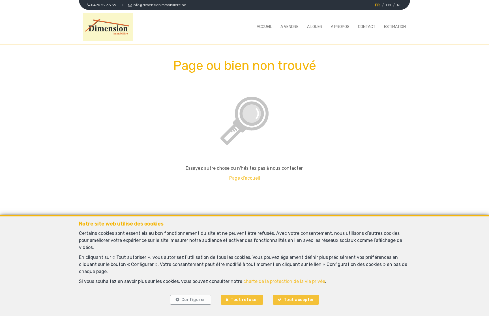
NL (399, 5)
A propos (340, 26)
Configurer (193, 299)
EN (388, 5)
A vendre (289, 26)
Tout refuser (244, 299)
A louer (314, 26)
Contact (367, 26)
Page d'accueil (244, 178)
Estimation (395, 26)
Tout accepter (299, 299)
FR (377, 5)
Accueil (264, 26)
